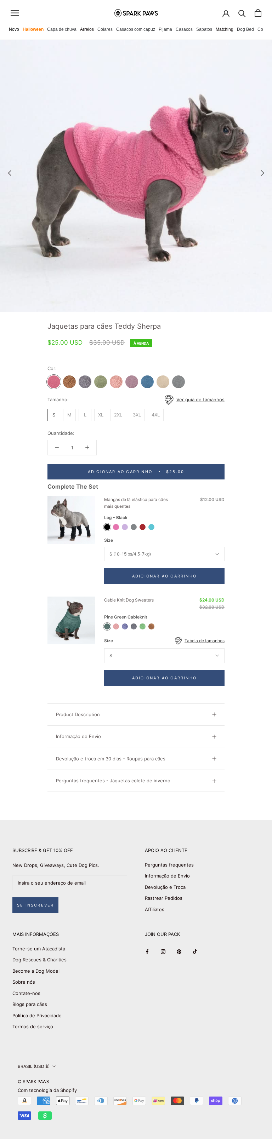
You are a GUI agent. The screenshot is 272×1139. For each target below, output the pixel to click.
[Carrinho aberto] (258, 13)
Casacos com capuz (135, 29)
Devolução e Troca (165, 887)
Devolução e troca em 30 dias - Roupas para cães (110, 758)
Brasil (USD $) (34, 1066)
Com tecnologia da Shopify (47, 1090)
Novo (14, 29)
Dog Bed (245, 29)
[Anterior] (9, 173)
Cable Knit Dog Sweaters (129, 600)
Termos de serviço (32, 1026)
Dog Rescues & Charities (39, 959)
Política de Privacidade (37, 1015)
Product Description (78, 714)
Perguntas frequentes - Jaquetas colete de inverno (113, 780)
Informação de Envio (78, 736)
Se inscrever (35, 905)
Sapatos (204, 29)
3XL (137, 415)
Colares (105, 29)
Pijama (165, 29)
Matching (224, 29)
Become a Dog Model (36, 971)
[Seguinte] (262, 173)
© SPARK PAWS (33, 1081)
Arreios (87, 29)
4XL (156, 415)
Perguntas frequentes (169, 865)
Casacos (184, 29)
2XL (118, 415)
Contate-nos (26, 993)
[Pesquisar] (242, 13)
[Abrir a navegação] (15, 13)
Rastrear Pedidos (163, 898)
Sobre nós (23, 982)
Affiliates (154, 909)
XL (100, 415)
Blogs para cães (29, 1004)
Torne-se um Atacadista (38, 948)
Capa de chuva (61, 29)
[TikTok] (195, 951)
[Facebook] (147, 951)
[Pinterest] (179, 951)
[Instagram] (163, 951)
